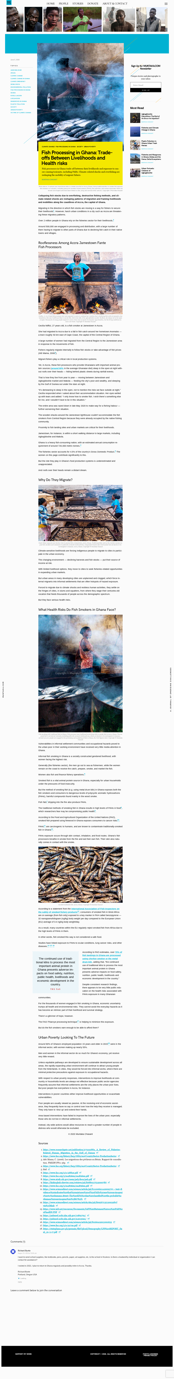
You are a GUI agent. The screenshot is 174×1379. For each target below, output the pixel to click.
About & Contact (114, 3)
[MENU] (166, 2)
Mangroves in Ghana (19, 101)
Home (51, 3)
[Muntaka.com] (9, 2)
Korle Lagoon (16, 95)
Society (80, 147)
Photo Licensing (150, 1354)
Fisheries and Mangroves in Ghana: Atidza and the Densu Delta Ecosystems (151, 156)
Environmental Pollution (21, 87)
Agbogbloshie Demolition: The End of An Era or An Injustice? (150, 116)
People (63, 3)
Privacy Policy (150, 1355)
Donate (92, 3)
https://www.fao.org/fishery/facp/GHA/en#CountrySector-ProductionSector (80, 1156)
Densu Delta (15, 84)
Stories (77, 3)
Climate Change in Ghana (20, 78)
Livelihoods (15, 98)
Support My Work (23, 1354)
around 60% (57, 368)
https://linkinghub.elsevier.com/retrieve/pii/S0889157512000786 (75, 1182)
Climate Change (48, 147)
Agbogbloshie (16, 70)
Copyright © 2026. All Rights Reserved (108, 1354)
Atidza (13, 73)
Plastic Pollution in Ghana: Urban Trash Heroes (149, 143)
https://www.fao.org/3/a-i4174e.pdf (60, 1225)
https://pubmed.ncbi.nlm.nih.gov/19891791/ (64, 1215)
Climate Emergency (18, 81)
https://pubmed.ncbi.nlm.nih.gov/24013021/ (64, 1219)
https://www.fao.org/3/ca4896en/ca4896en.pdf (66, 1176)
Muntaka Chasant (49, 180)
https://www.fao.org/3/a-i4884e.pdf (60, 1172)
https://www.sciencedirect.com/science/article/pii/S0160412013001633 (77, 1222)
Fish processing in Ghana (66, 147)
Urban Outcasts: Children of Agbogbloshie (147, 170)
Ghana (13, 93)
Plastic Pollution (18, 104)
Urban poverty (90, 147)
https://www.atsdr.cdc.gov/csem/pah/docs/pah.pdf (67, 1179)
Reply (20, 1282)
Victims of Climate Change (21, 112)
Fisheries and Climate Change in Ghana (149, 128)
